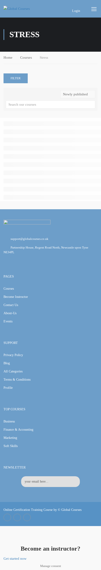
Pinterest (27, 517)
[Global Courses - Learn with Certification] (21, 9)
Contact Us (11, 305)
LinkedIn (17, 517)
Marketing (10, 438)
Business (9, 421)
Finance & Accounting (18, 429)
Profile (8, 388)
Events (8, 321)
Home (8, 57)
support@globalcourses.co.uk (29, 239)
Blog (7, 363)
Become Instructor (16, 297)
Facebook (7, 517)
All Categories (13, 371)
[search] (91, 104)
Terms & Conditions (17, 379)
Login (76, 11)
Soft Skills (11, 446)
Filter (16, 78)
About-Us (10, 313)
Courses (26, 57)
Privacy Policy (13, 355)
